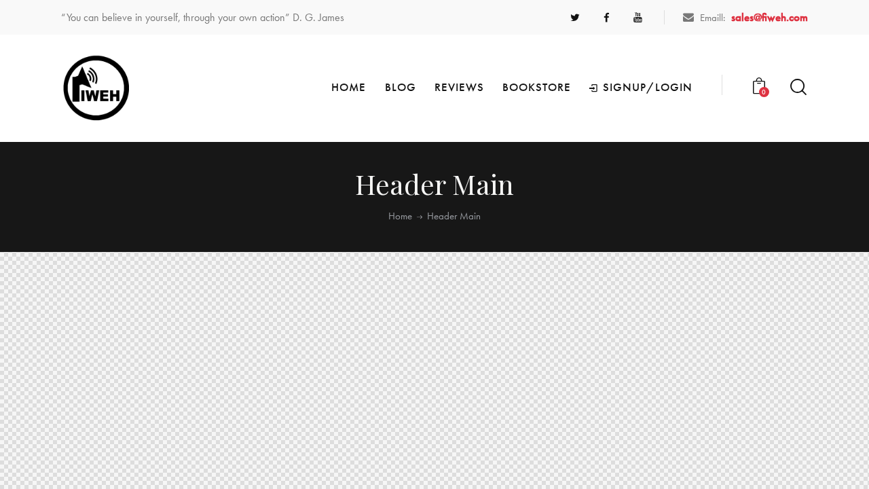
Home (400, 216)
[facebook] (606, 18)
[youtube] (637, 18)
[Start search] (798, 87)
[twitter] (575, 18)
